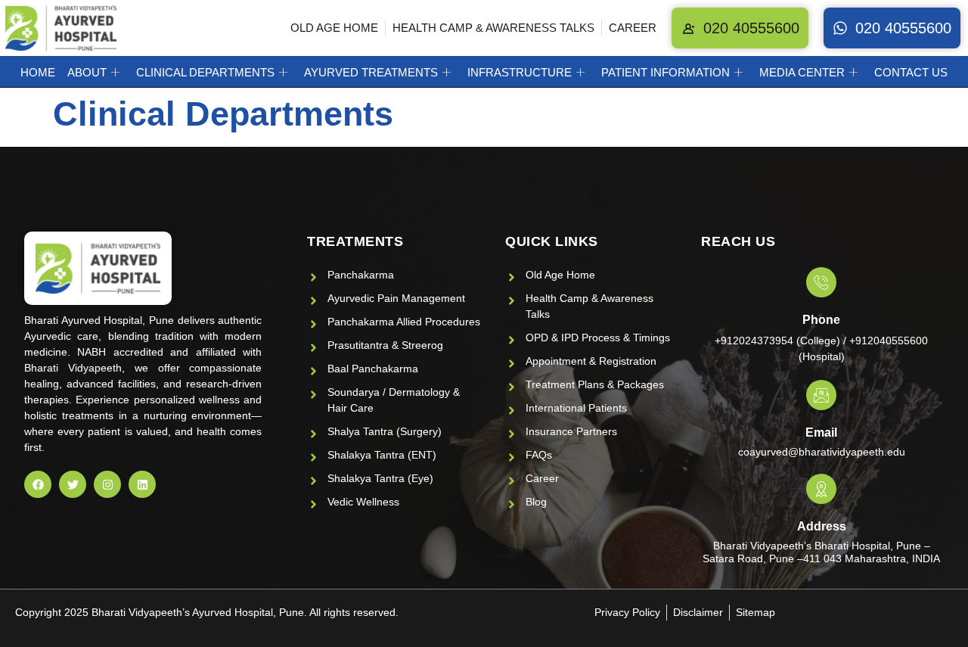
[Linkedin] (142, 484)
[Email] (821, 395)
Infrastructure (519, 72)
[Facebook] (37, 484)
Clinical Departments (205, 72)
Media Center (802, 72)
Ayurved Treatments (371, 72)
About (87, 72)
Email (821, 432)
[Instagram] (107, 484)
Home (37, 72)
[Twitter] (72, 484)
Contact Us (911, 72)
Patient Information (665, 72)
